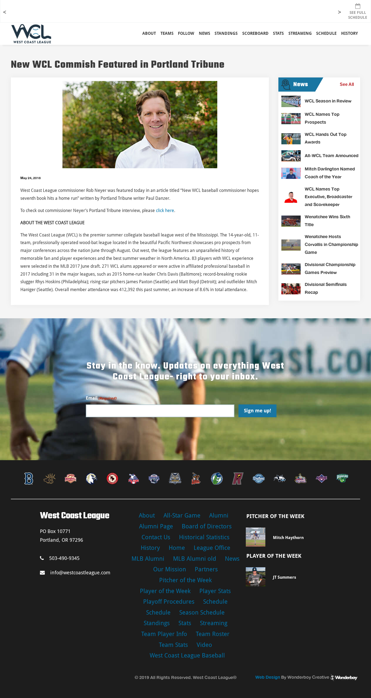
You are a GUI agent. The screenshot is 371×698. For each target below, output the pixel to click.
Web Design (267, 677)
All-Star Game (182, 515)
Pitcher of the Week (185, 580)
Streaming (300, 33)
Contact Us (156, 537)
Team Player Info (164, 634)
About (149, 33)
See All (347, 84)
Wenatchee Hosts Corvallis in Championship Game (331, 244)
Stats (184, 623)
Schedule (215, 601)
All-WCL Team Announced (332, 155)
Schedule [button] (326, 33)
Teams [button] (167, 33)
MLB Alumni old (194, 558)
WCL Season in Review (328, 100)
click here (165, 210)
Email (101, 398)
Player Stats (215, 591)
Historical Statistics (204, 537)
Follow (186, 33)
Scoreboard (255, 33)
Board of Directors (207, 526)
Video (204, 644)
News (204, 33)
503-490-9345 (64, 558)
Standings (226, 33)
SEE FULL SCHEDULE (357, 15)
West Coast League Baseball (187, 655)
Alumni (218, 515)
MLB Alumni (147, 558)
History (349, 33)
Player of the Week (165, 591)
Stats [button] (278, 33)
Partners (206, 569)
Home (177, 547)
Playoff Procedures (168, 601)
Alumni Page (156, 526)
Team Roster (212, 634)
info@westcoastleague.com (80, 572)
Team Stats (173, 644)
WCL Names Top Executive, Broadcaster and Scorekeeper (328, 196)
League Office (212, 547)
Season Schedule (202, 612)
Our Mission (169, 569)
